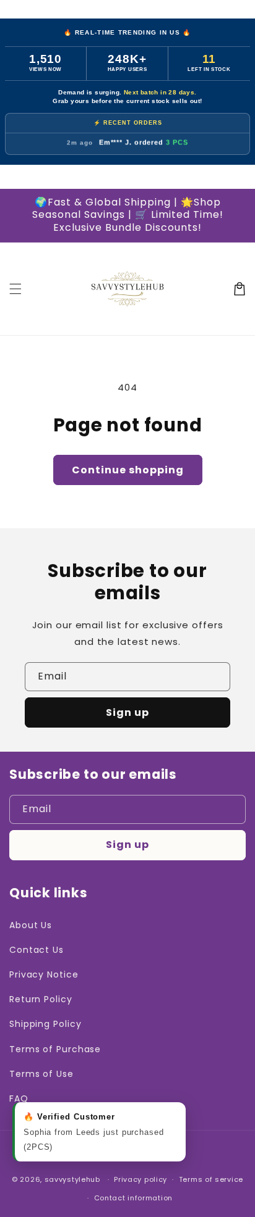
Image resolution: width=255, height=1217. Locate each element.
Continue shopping (128, 470)
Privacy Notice (44, 974)
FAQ (18, 1098)
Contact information (133, 1198)
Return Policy (40, 999)
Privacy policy (140, 1179)
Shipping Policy (45, 1024)
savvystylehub (72, 1179)
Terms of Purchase (55, 1049)
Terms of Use (41, 1074)
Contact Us (36, 950)
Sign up (127, 712)
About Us (30, 925)
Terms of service (211, 1179)
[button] (15, 288)
